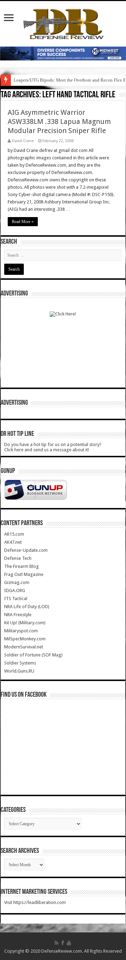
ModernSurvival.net (23, 646)
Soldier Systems (20, 663)
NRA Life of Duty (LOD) (26, 606)
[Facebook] (63, 943)
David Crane (23, 141)
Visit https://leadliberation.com (35, 902)
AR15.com (14, 534)
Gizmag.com (16, 582)
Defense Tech (17, 558)
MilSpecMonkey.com (25, 638)
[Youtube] (69, 943)
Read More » (23, 221)
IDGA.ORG (14, 590)
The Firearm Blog (21, 566)
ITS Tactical (15, 598)
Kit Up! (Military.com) (25, 622)
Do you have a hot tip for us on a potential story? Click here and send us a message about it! (53, 447)
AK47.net (13, 542)
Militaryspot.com (21, 630)
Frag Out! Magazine (23, 574)
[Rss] (56, 943)
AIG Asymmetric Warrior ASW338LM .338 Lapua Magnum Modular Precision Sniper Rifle (59, 121)
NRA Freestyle (17, 614)
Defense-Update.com (26, 550)
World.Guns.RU (19, 671)
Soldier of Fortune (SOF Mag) (33, 655)
